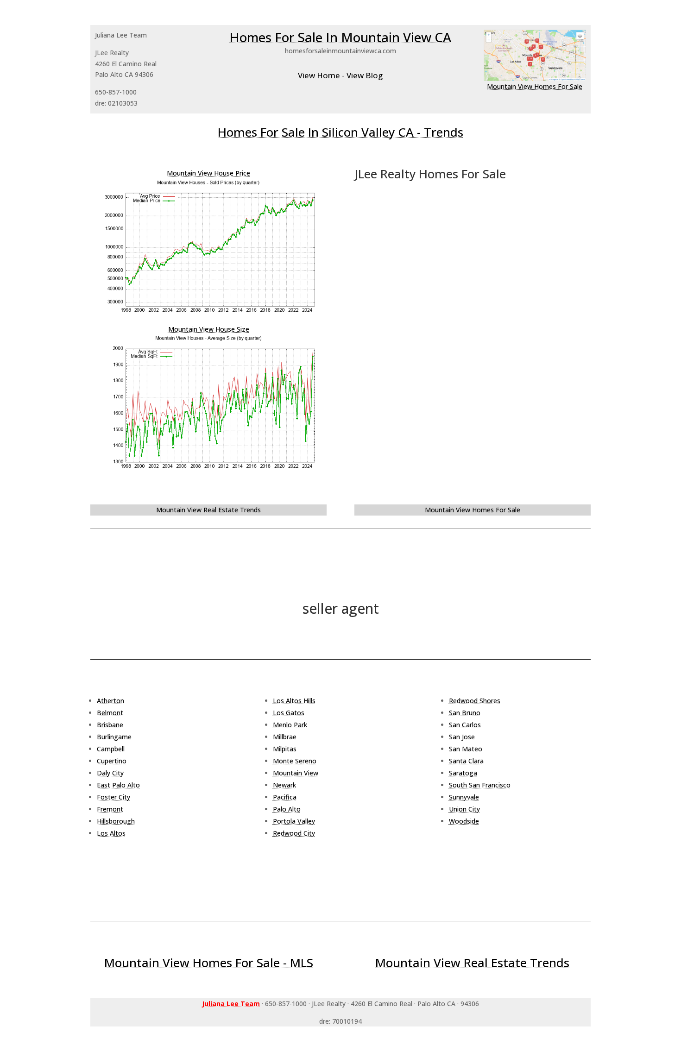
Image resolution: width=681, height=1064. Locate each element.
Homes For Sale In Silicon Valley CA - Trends (340, 132)
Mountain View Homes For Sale (534, 86)
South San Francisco (480, 785)
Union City (464, 809)
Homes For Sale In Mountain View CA (340, 37)
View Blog (365, 75)
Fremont (110, 809)
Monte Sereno (294, 760)
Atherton (110, 700)
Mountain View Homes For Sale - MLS (208, 962)
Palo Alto (287, 809)
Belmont (110, 712)
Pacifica (284, 797)
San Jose (462, 736)
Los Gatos (288, 712)
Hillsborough (116, 821)
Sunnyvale (464, 797)
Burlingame (114, 736)
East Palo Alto (118, 785)
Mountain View (295, 772)
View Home (319, 75)
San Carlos (465, 724)
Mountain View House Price (208, 173)
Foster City (113, 797)
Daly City (110, 772)
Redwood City (294, 833)
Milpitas (284, 748)
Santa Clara (466, 760)
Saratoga (463, 772)
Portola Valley (294, 821)
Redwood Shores (474, 700)
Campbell (111, 748)
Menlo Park (290, 724)
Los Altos (111, 833)
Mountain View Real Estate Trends (208, 509)
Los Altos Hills (294, 700)
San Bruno (464, 712)
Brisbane (110, 724)
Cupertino (111, 760)
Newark (284, 785)
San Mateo (465, 748)
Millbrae (284, 736)
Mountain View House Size (208, 329)
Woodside (464, 821)
